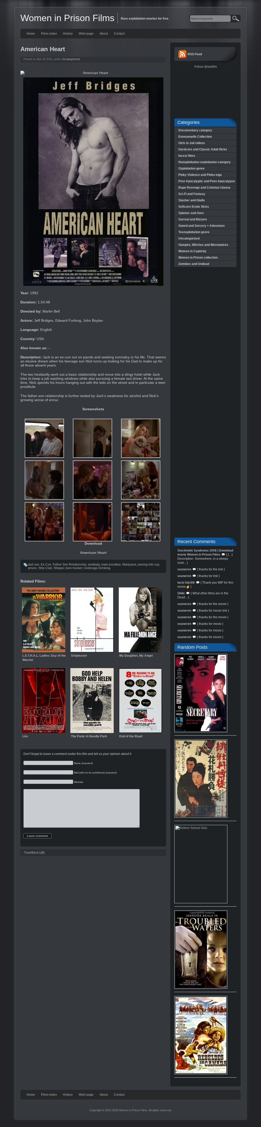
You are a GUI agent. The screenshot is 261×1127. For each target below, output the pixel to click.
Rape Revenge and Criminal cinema (204, 187)
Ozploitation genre (191, 168)
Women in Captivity (192, 251)
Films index (49, 33)
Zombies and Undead (193, 264)
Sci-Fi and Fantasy (191, 194)
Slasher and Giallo (191, 200)
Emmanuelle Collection (195, 136)
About (104, 33)
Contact (119, 33)
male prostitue (111, 564)
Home (31, 33)
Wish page (86, 33)
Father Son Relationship (69, 564)
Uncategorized (71, 59)
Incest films (186, 156)
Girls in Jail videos (191, 143)
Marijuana (129, 564)
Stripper (59, 568)
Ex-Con (46, 564)
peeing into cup (148, 564)
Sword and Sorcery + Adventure (201, 226)
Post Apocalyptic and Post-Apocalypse (206, 181)
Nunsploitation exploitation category (204, 162)
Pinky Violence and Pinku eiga (200, 175)
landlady (94, 564)
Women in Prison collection (198, 257)
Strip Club (45, 568)
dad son (33, 564)
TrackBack (34, 852)
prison (32, 568)
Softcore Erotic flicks (193, 206)
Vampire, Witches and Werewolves (203, 245)
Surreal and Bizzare (192, 219)
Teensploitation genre (194, 232)
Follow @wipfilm (205, 66)
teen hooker (74, 568)
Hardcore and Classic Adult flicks (202, 149)
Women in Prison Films (67, 18)
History (68, 33)
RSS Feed (195, 54)
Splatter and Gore (191, 213)
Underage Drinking (97, 568)
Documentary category (195, 130)
